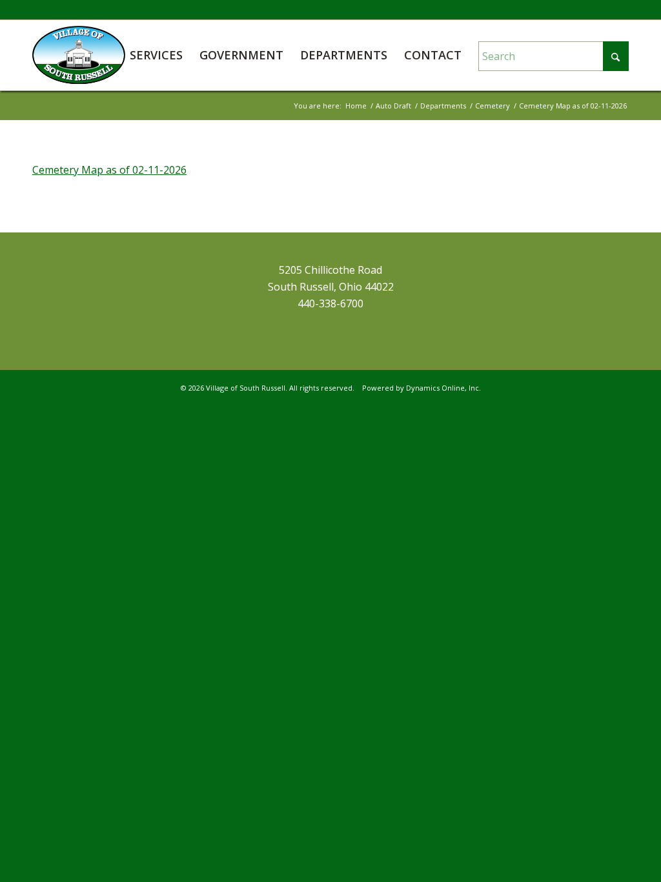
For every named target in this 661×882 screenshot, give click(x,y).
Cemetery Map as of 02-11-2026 (109, 170)
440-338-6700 (330, 303)
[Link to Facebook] (619, 9)
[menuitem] (156, 54)
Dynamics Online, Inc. (443, 388)
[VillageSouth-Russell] (78, 54)
